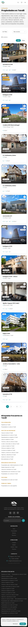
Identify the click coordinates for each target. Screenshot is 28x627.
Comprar (14, 542)
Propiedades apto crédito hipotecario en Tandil (12, 465)
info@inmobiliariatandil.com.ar (15, 560)
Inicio (14, 528)
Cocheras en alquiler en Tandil (8, 450)
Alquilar (14, 544)
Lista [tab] (18, 40)
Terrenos (14, 549)
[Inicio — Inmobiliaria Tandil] (3, 2)
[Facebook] (14, 512)
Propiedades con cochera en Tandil (9, 473)
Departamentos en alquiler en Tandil (9, 437)
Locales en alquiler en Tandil (7, 446)
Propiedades (14, 530)
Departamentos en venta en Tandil (9, 435)
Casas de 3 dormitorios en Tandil (8, 469)
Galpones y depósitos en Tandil (8, 454)
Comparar (23, 47)
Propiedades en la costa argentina (9, 485)
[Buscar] (18, 2)
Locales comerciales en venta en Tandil (10, 443)
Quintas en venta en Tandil (7, 456)
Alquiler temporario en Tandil (7, 467)
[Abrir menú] (25, 2)
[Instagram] (10, 512)
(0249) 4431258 (15, 558)
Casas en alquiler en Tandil (7, 439)
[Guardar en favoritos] (24, 45)
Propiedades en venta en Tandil (8, 427)
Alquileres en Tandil (5, 424)
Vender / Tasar (14, 547)
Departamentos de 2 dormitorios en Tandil (10, 471)
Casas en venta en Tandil (7, 433)
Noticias (14, 533)
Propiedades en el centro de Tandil (9, 479)
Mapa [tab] (23, 40)
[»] (20, 406)
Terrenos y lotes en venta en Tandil (9, 441)
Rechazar (15, 623)
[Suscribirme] (23, 520)
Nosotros (14, 535)
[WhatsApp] (17, 512)
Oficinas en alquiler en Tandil (7, 448)
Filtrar (5, 31)
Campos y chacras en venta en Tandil (9, 452)
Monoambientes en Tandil (7, 459)
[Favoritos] (21, 2)
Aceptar (23, 623)
